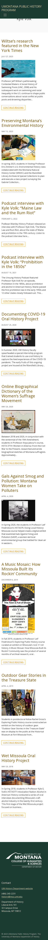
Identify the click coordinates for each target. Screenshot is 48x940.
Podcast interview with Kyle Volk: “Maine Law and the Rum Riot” (23, 208)
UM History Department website (17, 888)
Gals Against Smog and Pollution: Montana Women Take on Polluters (23, 483)
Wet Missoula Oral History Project (18, 758)
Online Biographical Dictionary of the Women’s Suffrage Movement (20, 393)
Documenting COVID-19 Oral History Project (23, 316)
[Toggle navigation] (5, 15)
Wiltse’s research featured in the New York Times (20, 45)
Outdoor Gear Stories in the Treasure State (24, 677)
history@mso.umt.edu (12, 896)
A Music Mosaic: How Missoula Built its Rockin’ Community (21, 569)
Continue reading (13, 107)
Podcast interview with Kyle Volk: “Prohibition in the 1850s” (23, 261)
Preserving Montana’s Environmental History (22, 123)
